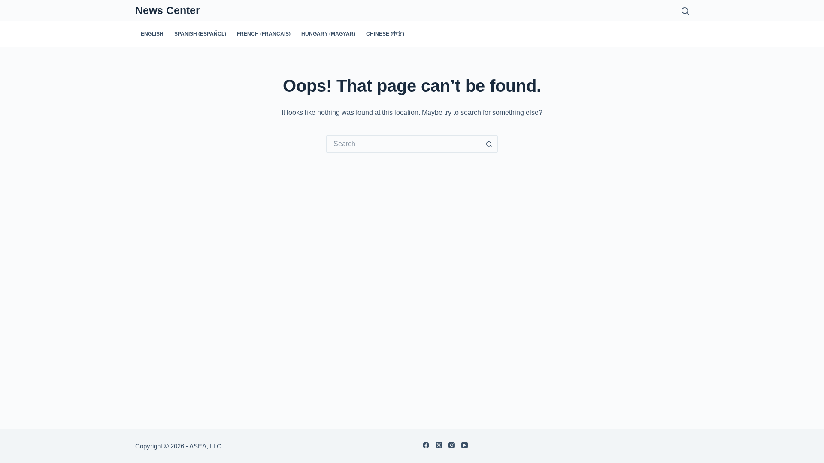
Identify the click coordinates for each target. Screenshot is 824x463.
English (152, 34)
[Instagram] (451, 445)
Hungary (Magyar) (328, 34)
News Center (167, 10)
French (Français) (264, 34)
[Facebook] (426, 445)
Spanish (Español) (200, 34)
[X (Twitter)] (439, 445)
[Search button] (489, 144)
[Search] (685, 11)
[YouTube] (464, 445)
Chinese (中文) (385, 34)
